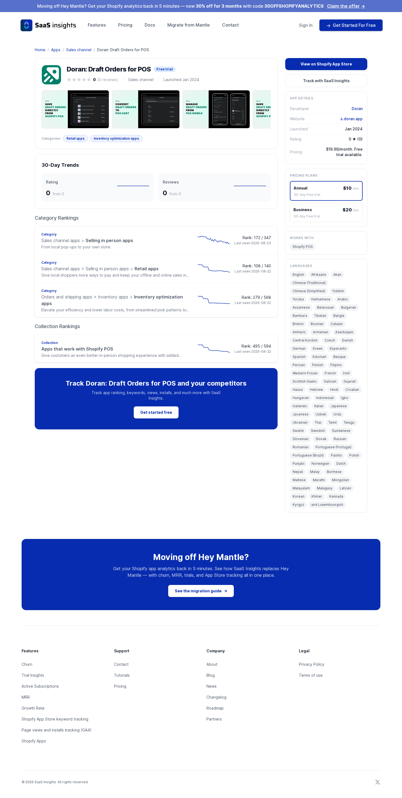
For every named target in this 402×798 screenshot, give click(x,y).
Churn (27, 664)
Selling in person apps (87, 240)
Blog (210, 675)
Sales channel (78, 49)
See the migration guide (201, 591)
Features (97, 25)
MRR (26, 697)
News (211, 686)
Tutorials (122, 675)
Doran (357, 108)
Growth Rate (33, 708)
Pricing (125, 25)
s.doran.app (351, 118)
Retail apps (75, 138)
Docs (150, 25)
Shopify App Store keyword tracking (55, 719)
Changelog (216, 697)
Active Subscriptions (40, 686)
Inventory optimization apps (116, 138)
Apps (55, 49)
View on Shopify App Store (326, 64)
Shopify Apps (34, 741)
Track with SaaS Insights (326, 80)
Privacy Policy (311, 664)
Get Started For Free (354, 25)
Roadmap (215, 708)
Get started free (156, 412)
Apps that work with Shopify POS (77, 349)
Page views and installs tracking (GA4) (57, 730)
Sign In (306, 25)
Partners (214, 719)
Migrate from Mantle (188, 25)
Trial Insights (33, 675)
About (211, 664)
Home (40, 49)
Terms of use (311, 675)
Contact (230, 25)
